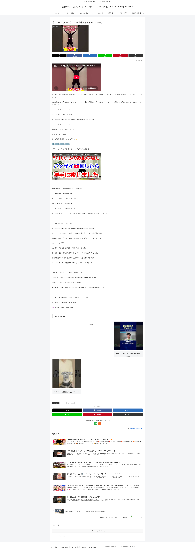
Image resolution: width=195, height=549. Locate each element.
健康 (69, 403)
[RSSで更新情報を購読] (99, 423)
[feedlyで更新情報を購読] (95, 423)
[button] (136, 55)
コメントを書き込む (97, 531)
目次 (89, 324)
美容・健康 (56, 403)
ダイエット (63, 403)
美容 (73, 403)
